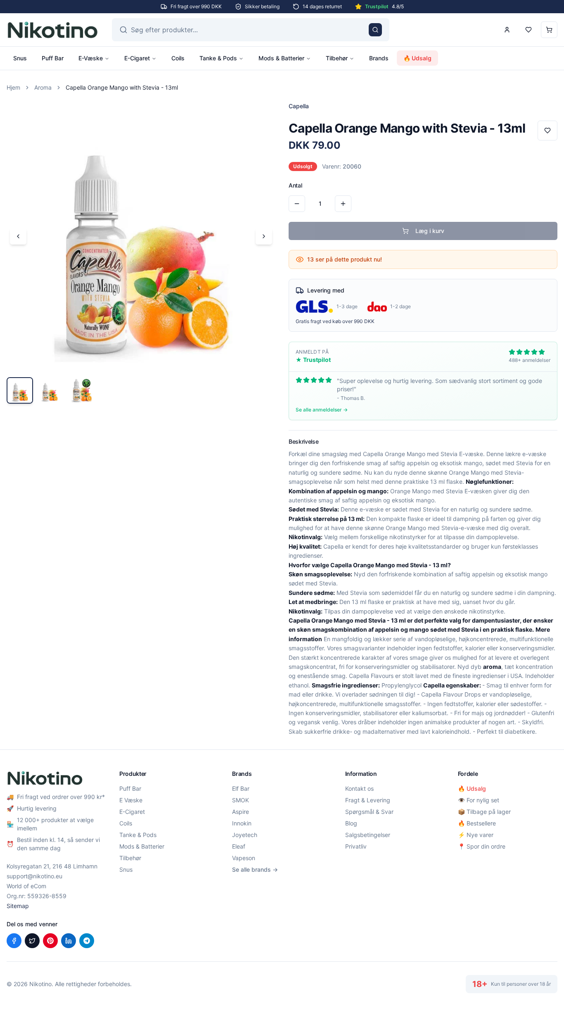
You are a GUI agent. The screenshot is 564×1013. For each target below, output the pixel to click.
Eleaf (238, 846)
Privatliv (356, 846)
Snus (20, 58)
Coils (178, 58)
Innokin (241, 823)
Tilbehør (337, 58)
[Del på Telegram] (86, 940)
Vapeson (243, 857)
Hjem (13, 87)
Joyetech (244, 834)
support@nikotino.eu (34, 876)
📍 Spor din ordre (481, 846)
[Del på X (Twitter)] (32, 940)
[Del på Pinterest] (50, 940)
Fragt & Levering (367, 800)
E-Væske (90, 58)
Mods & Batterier (281, 58)
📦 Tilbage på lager (484, 811)
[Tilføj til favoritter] (547, 130)
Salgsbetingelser (367, 834)
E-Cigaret (137, 58)
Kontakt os (359, 788)
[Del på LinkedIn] (68, 940)
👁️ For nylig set (478, 800)
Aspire (240, 811)
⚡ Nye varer (475, 834)
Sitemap (18, 905)
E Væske (130, 800)
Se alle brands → (255, 869)
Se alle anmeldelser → (322, 410)
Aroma (43, 87)
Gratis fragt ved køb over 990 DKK (335, 321)
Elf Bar (240, 788)
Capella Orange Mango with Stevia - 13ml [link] (122, 87)
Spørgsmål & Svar (369, 811)
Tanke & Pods (218, 58)
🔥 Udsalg (417, 58)
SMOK (240, 800)
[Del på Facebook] (14, 940)
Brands (379, 58)
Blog (351, 823)
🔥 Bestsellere (477, 823)
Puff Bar (53, 58)
